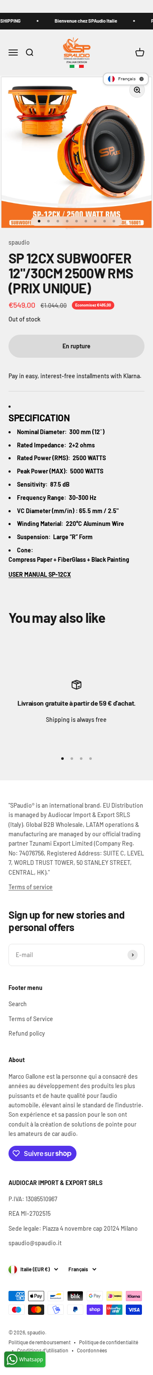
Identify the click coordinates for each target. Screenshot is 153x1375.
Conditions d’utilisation (42, 1350)
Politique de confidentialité (108, 1342)
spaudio (19, 242)
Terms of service (30, 886)
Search (17, 1003)
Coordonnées (92, 1350)
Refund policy (26, 1033)
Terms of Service (30, 1018)
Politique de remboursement (39, 1342)
